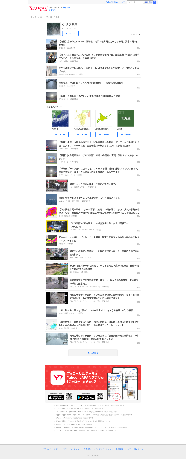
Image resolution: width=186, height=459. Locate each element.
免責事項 (119, 449)
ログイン (52, 10)
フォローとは (36, 17)
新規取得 (66, 8)
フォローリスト (53, 17)
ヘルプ (122, 2)
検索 (154, 2)
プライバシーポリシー (52, 449)
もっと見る (93, 353)
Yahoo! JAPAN (112, 2)
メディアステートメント (103, 449)
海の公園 (148, 2)
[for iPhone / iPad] (56, 397)
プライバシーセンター (72, 449)
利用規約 (87, 449)
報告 (138, 48)
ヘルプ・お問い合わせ (134, 449)
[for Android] (86, 397)
